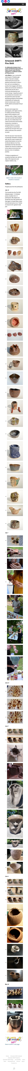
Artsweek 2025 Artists (8, 1059)
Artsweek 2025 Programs (14, 1057)
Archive (18, 1061)
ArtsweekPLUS (11, 1061)
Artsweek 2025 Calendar (16, 1056)
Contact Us (14, 1063)
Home (7, 1056)
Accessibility (18, 1059)
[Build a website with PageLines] (14, 1068)
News (23, 1059)
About (23, 1061)
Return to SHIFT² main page (12, 1044)
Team (5, 1061)
